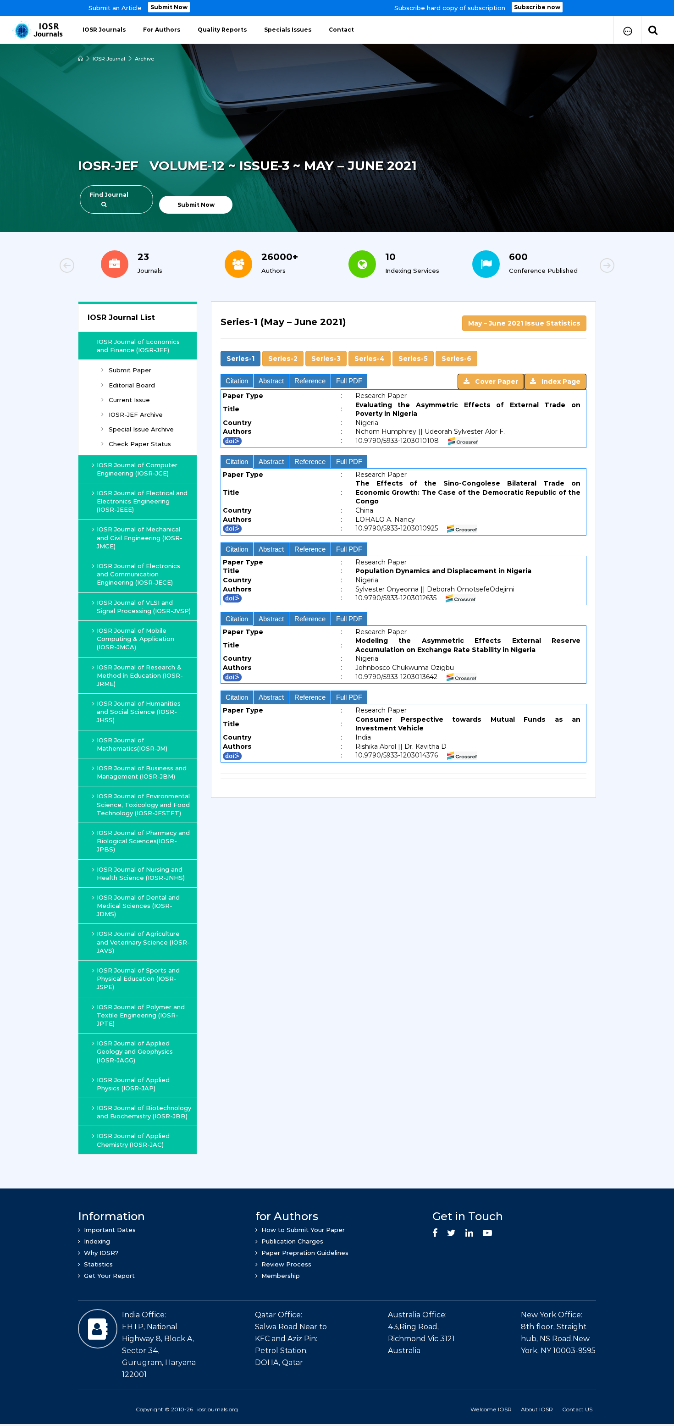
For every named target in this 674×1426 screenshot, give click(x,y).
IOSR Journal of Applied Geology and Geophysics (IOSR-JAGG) (135, 1051)
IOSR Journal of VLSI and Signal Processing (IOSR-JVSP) (144, 606)
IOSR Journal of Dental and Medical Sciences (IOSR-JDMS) (138, 906)
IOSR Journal (109, 58)
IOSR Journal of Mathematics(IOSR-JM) (132, 744)
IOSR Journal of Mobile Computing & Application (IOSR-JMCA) (135, 639)
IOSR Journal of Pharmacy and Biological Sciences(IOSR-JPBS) (143, 841)
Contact (341, 29)
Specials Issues (287, 29)
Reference (310, 381)
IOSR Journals (104, 29)
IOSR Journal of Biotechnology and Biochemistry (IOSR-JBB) (144, 1112)
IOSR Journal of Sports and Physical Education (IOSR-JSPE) (138, 978)
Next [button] (575, 267)
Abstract (271, 381)
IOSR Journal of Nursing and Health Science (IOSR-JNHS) (141, 873)
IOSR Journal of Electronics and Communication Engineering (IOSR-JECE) (138, 574)
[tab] (403, 327)
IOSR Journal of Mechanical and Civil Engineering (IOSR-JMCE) (139, 537)
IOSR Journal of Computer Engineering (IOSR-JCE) (137, 469)
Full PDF (349, 381)
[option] (337, 8)
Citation (237, 381)
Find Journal (108, 194)
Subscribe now (537, 7)
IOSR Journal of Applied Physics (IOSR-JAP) (133, 1084)
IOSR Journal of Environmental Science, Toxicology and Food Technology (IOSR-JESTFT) (143, 804)
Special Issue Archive (141, 429)
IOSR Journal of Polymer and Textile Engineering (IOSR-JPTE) (141, 1015)
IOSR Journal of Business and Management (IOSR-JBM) (142, 772)
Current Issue (129, 399)
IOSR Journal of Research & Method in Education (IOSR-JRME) (140, 675)
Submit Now (169, 7)
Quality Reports (222, 29)
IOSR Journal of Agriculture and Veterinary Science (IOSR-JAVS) (143, 942)
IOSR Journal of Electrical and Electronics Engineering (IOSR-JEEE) (142, 501)
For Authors (161, 29)
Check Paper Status (140, 444)
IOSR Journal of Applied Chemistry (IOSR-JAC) (133, 1140)
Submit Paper (130, 370)
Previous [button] (98, 267)
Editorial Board (132, 385)
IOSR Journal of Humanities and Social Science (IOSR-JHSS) (139, 712)
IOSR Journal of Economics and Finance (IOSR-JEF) (138, 346)
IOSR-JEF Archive (136, 414)
